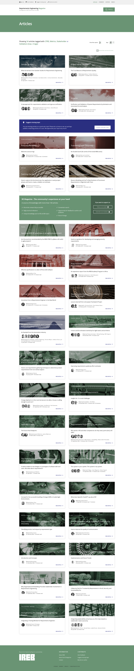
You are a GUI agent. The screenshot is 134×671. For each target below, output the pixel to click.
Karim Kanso (47, 107)
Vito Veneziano (54, 405)
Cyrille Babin (83, 593)
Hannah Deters (87, 628)
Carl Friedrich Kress (35, 185)
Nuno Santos (33, 533)
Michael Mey (33, 561)
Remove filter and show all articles (105, 50)
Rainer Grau (33, 502)
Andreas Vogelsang (39, 339)
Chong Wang (94, 439)
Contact (61, 660)
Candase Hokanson (92, 74)
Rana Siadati (41, 405)
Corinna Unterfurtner (52, 77)
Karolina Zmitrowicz (84, 533)
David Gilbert (86, 402)
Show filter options (94, 42)
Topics (110, 9)
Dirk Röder (92, 402)
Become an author (82, 660)
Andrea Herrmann (80, 439)
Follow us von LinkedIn (102, 207)
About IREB (62, 655)
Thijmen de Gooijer (91, 334)
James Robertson (47, 434)
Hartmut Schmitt (101, 628)
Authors (108, 2)
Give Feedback (81, 655)
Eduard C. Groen (79, 628)
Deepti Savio (33, 303)
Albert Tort (82, 185)
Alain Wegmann (96, 470)
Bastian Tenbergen (30, 339)
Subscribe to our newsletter (102, 211)
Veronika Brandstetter (36, 341)
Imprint (61, 666)
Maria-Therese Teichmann (32, 77)
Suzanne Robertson (38, 434)
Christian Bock (34, 592)
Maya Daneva (88, 439)
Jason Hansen (34, 373)
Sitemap (56, 666)
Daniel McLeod (54, 107)
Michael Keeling (100, 334)
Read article (59, 82)
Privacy (66, 666)
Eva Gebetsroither (43, 77)
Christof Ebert (83, 244)
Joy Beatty (85, 74)
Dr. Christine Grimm (88, 305)
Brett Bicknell (41, 107)
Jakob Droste (94, 628)
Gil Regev (89, 470)
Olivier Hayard (103, 470)
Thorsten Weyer (48, 339)
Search (113, 2)
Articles (95, 2)
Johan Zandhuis (34, 155)
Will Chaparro (108, 334)
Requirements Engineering (32, 9)
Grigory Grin (83, 369)
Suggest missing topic (102, 127)
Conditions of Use (75, 666)
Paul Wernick (47, 405)
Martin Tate (33, 273)
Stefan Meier (34, 244)
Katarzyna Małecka (35, 472)
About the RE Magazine (65, 657)
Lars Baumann (86, 275)
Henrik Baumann (94, 275)
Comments (101, 2)
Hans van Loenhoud (84, 155)
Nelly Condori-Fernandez (103, 439)
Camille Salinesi (84, 500)
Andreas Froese (56, 339)
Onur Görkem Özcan (97, 305)
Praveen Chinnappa (35, 624)
